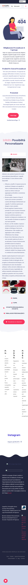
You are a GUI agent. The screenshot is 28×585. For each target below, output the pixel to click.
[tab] (14, 154)
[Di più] (9, 493)
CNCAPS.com (14, 551)
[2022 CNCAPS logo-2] (5, 5)
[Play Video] (14, 165)
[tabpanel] (14, 226)
